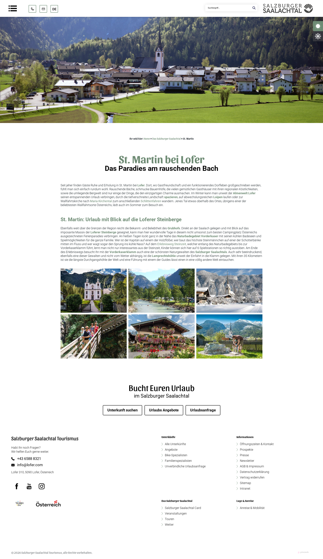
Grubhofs (174, 228)
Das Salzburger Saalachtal (166, 138)
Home (147, 138)
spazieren (171, 197)
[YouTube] (29, 486)
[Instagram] (41, 486)
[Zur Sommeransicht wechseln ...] (318, 26)
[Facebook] (16, 486)
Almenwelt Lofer (244, 193)
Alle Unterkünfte (175, 444)
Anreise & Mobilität (252, 507)
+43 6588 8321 (29, 459)
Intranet (245, 488)
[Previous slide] (5, 69)
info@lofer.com (30, 465)
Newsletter (247, 460)
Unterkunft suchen (122, 410)
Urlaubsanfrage (203, 410)
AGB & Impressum (252, 466)
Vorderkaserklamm (123, 252)
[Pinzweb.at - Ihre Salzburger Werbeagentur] (303, 552)
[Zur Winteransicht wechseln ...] (318, 36)
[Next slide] (318, 69)
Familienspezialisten (178, 460)
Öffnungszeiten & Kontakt (257, 444)
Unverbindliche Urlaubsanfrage (185, 466)
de (54, 9)
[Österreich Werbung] (48, 503)
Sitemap (245, 483)
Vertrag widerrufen (252, 477)
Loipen (218, 197)
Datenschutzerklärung (254, 471)
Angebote (171, 449)
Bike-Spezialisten (176, 455)
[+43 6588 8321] (32, 9)
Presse (244, 455)
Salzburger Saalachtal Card (183, 507)
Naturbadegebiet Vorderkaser (197, 236)
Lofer (141, 185)
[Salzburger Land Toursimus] (19, 503)
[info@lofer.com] (43, 9)
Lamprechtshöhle (164, 256)
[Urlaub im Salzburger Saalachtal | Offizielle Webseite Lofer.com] (288, 8)
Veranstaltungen (176, 513)
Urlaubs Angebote (164, 410)
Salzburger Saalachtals (211, 252)
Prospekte (246, 449)
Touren (169, 519)
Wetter (169, 524)
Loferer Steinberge (103, 232)
